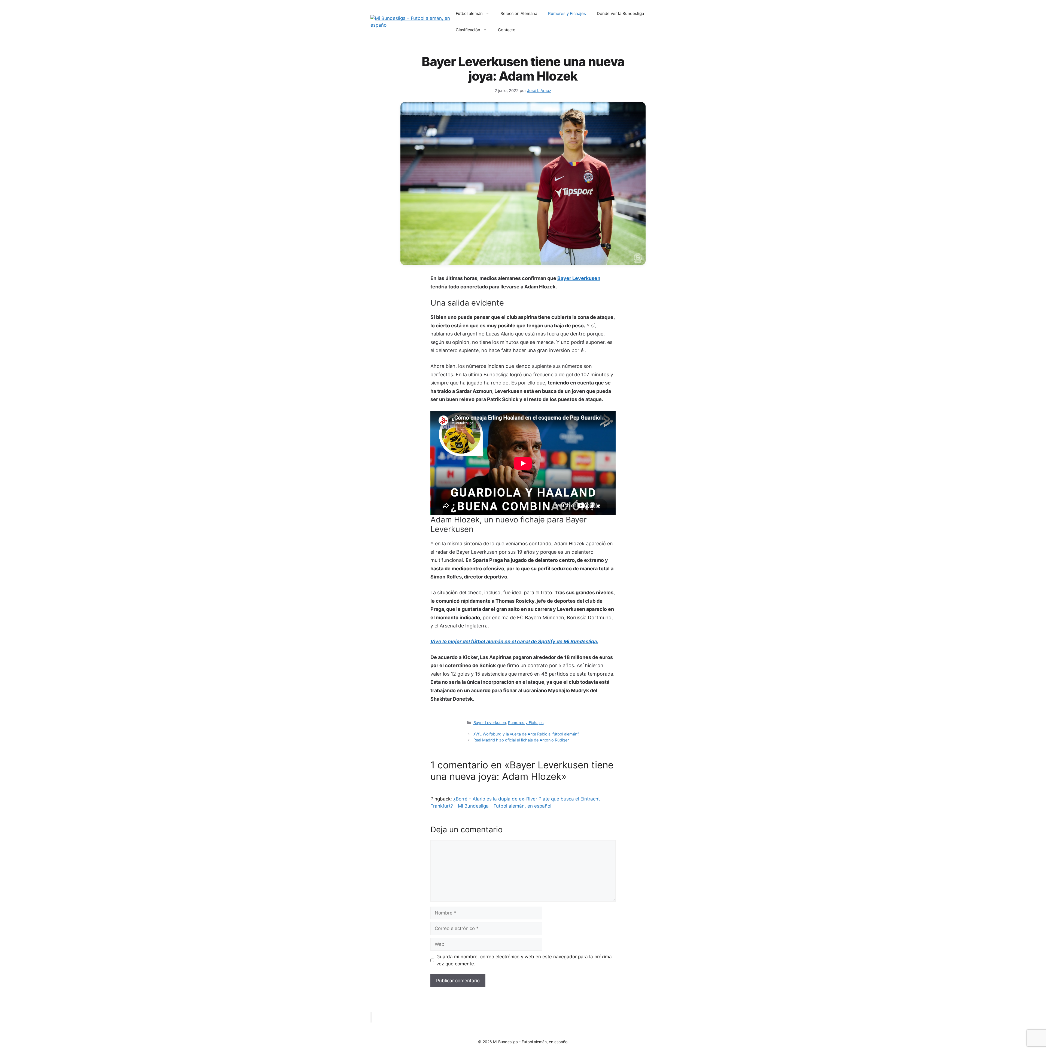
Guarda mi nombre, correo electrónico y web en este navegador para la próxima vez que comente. (524, 960)
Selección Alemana (518, 13)
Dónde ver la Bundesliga (620, 13)
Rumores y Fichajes (567, 13)
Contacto (506, 29)
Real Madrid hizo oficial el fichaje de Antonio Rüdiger (521, 740)
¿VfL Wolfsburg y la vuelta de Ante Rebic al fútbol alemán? (526, 734)
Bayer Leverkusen (578, 278)
